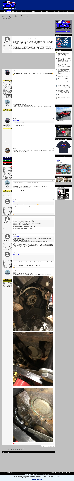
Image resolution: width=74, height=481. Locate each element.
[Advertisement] (28, 27)
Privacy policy (62, 472)
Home (4, 11)
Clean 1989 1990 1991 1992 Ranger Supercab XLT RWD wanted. (63, 64)
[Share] (52, 37)
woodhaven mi (9, 170)
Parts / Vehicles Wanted (61, 67)
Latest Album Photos (60, 177)
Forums (9, 11)
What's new (14, 11)
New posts (4, 13)
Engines (59, 56)
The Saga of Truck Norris (63, 85)
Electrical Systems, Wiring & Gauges (63, 77)
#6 (53, 180)
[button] (18, 11)
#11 (53, 270)
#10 (53, 252)
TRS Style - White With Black (7, 472)
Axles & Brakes (60, 96)
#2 (53, 70)
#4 (53, 118)
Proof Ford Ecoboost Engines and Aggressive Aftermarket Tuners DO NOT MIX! (64, 53)
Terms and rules (57, 472)
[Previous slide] (57, 180)
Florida (10, 49)
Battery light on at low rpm (63, 75)
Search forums (9, 13)
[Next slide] (69, 180)
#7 (53, 199)
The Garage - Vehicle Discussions (63, 61)
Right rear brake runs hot (63, 94)
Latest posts (58, 50)
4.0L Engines (60, 73)
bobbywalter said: (16, 254)
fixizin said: (15, 201)
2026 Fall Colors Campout (63, 90)
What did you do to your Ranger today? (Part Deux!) (64, 59)
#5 (53, 148)
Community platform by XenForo (34, 474)
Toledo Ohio (10, 114)
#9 (53, 234)
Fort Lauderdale (9, 84)
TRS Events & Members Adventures (63, 92)
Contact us (52, 472)
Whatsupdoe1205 (6, 18)
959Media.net (46, 474)
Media (21, 11)
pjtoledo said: (15, 120)
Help (66, 472)
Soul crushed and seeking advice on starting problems (64, 70)
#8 (53, 216)
